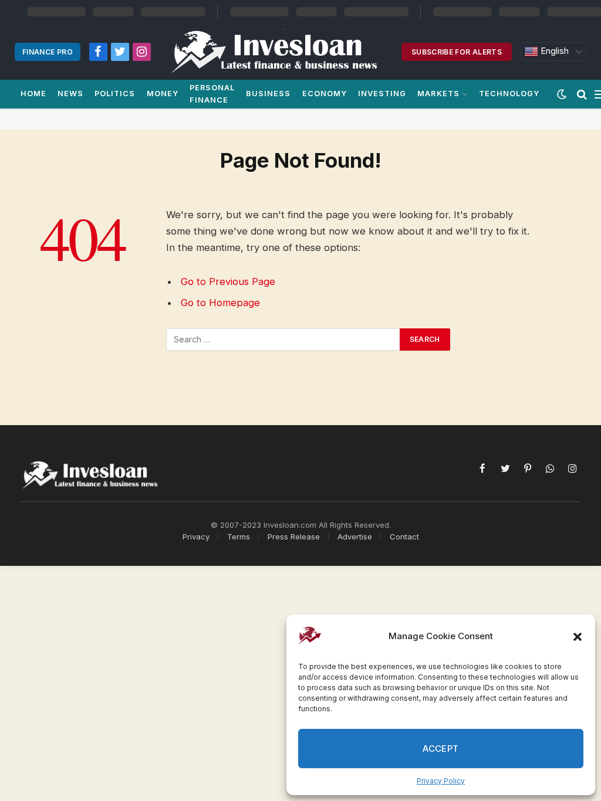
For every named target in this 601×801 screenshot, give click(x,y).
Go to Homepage (220, 302)
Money (162, 93)
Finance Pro (47, 51)
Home (33, 93)
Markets (438, 93)
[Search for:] (283, 339)
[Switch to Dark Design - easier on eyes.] (561, 94)
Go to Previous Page (228, 281)
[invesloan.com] (280, 51)
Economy (324, 93)
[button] (577, 637)
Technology (509, 93)
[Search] (582, 94)
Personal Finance (212, 93)
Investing (382, 93)
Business (268, 93)
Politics (114, 93)
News (70, 93)
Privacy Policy (441, 780)
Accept (441, 748)
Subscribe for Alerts (456, 51)
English (553, 51)
